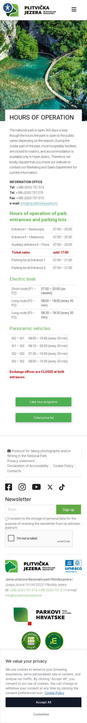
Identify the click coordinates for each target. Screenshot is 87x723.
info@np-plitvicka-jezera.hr (39, 203)
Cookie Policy (54, 693)
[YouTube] (36, 487)
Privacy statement (21, 461)
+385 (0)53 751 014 (52, 590)
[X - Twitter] (50, 487)
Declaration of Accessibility (27, 466)
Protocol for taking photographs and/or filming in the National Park (39, 453)
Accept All (43, 702)
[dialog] (43, 686)
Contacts (14, 471)
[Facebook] (8, 487)
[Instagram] (22, 487)
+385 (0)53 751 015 (23, 590)
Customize (41, 714)
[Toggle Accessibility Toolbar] (7, 7)
